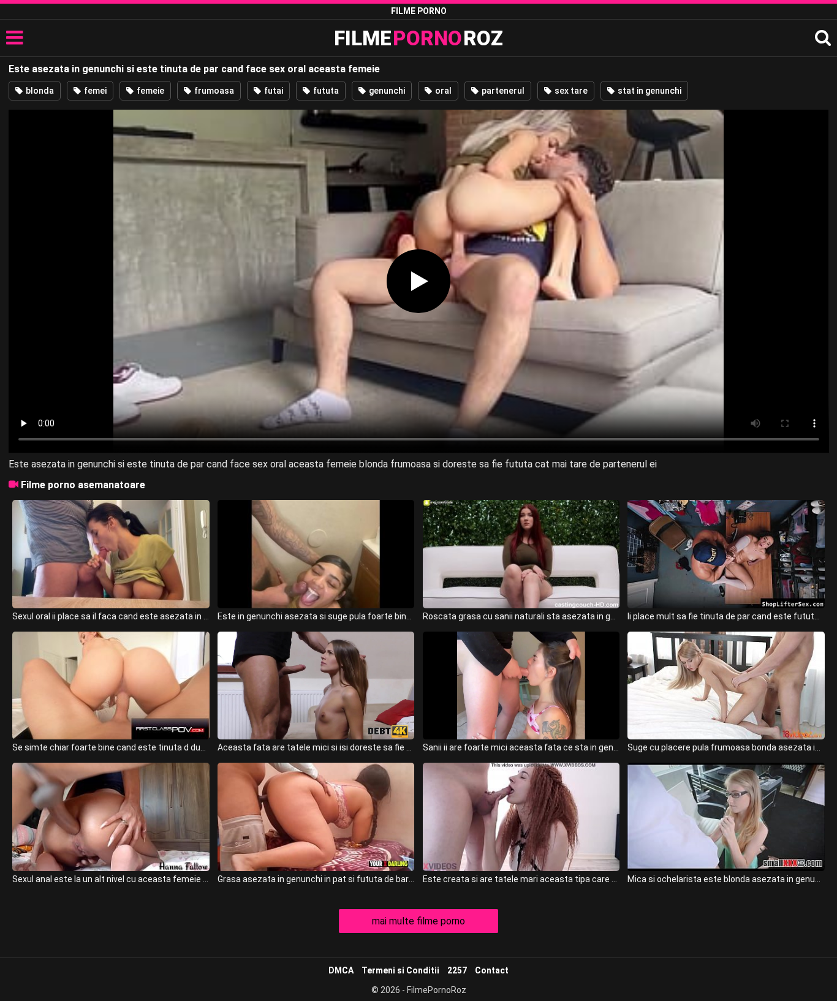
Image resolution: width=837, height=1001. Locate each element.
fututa (325, 91)
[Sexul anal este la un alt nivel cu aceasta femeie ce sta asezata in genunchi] (110, 817)
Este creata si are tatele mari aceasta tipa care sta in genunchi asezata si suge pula (521, 879)
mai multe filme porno (418, 921)
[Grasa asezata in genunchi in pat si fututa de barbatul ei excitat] (316, 817)
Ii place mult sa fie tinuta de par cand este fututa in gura (725, 616)
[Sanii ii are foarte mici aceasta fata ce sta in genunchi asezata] (521, 686)
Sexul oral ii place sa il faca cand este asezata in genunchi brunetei (110, 616)
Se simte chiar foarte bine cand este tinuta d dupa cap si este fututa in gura (110, 747)
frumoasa (213, 91)
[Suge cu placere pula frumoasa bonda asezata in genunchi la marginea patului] (725, 686)
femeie (149, 91)
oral (442, 91)
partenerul (502, 91)
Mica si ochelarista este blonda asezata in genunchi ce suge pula (725, 879)
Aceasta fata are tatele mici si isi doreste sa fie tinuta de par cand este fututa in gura (316, 747)
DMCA (341, 970)
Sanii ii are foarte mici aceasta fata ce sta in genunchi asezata (521, 747)
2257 (457, 970)
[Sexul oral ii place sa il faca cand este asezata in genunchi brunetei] (110, 554)
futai (272, 91)
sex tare (570, 91)
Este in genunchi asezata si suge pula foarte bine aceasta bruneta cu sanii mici (316, 616)
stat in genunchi (648, 91)
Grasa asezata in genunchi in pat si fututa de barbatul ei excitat (316, 879)
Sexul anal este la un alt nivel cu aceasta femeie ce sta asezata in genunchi (110, 879)
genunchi (386, 91)
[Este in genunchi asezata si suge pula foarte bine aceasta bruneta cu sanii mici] (316, 554)
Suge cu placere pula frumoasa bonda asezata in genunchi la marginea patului (725, 747)
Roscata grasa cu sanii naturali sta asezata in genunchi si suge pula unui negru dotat (521, 616)
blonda (39, 91)
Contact (492, 970)
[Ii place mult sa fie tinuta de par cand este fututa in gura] (725, 554)
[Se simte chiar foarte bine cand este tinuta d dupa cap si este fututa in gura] (110, 686)
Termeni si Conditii (400, 970)
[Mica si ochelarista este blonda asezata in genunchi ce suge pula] (725, 817)
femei (94, 91)
